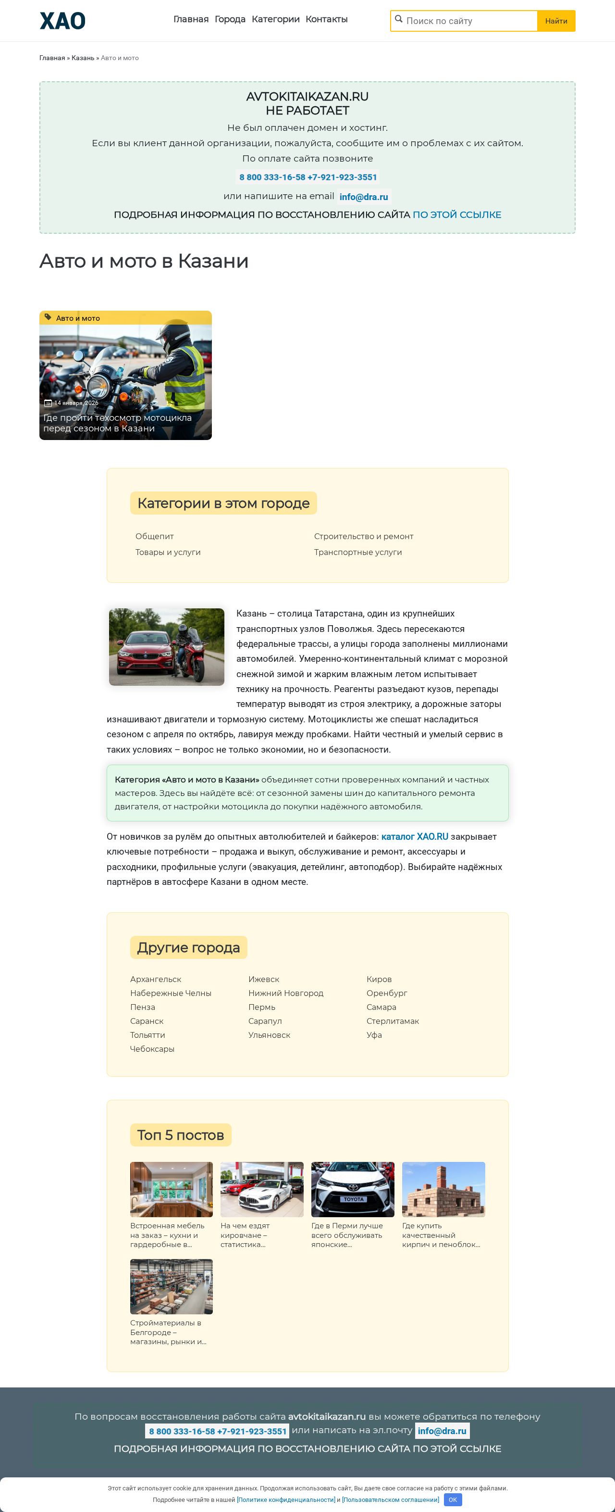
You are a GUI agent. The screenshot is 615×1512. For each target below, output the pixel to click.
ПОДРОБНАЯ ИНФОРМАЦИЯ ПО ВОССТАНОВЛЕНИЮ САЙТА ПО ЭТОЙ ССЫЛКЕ (308, 1448)
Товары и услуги (168, 552)
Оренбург (387, 993)
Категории (276, 19)
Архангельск (155, 979)
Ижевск (263, 979)
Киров (379, 979)
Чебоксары (152, 1049)
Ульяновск (269, 1035)
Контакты (327, 19)
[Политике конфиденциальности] (286, 1499)
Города (230, 19)
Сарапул (265, 1021)
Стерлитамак (393, 1021)
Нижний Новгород (285, 993)
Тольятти (147, 1035)
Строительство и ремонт (364, 536)
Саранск (146, 1021)
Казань (83, 58)
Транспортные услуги (358, 552)
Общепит (154, 536)
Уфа (374, 1035)
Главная (191, 19)
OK (453, 1499)
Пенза (142, 1007)
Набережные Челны (171, 993)
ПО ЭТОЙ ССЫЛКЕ (457, 214)
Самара (381, 1007)
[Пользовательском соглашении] (390, 1499)
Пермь (261, 1007)
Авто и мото (77, 318)
